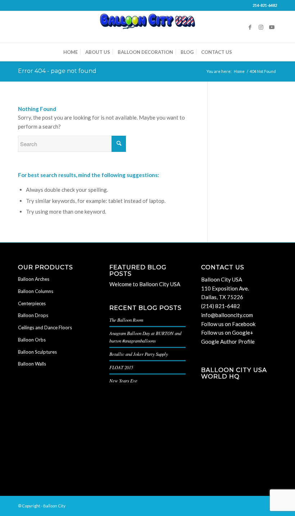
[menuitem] (70, 52)
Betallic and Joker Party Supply (138, 354)
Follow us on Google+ (227, 332)
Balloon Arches (33, 279)
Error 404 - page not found (57, 71)
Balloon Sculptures (37, 352)
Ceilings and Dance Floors (45, 327)
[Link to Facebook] (250, 27)
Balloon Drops (33, 315)
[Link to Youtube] (271, 27)
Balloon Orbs (32, 340)
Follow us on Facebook (228, 324)
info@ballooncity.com (227, 315)
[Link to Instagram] (260, 27)
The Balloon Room (126, 320)
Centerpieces (32, 303)
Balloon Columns (35, 291)
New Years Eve (123, 380)
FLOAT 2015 (121, 367)
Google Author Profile (228, 341)
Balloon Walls (32, 364)
